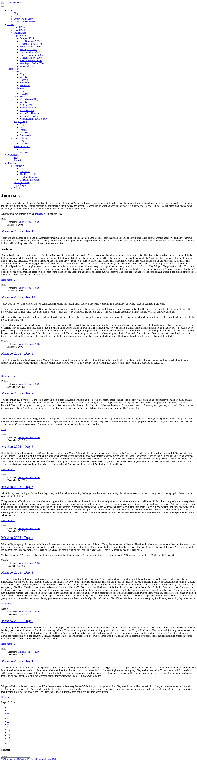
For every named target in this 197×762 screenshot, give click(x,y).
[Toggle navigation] (2, 6)
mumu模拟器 (18, 759)
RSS (3, 429)
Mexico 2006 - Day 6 (17, 447)
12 (8, 735)
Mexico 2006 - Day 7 (17, 393)
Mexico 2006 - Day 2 (17, 621)
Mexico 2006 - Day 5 (17, 487)
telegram (38, 759)
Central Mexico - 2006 (29, 222)
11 (8, 732)
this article (40, 214)
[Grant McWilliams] (11, 2)
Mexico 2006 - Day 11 (18, 231)
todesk (46, 759)
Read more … (8, 279)
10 (8, 729)
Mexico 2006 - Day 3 (17, 572)
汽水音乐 (6, 759)
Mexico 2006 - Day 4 (17, 538)
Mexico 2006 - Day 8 (17, 353)
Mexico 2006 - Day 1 (17, 661)
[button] (9, 10)
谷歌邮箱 (29, 759)
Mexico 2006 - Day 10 (18, 297)
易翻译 (52, 759)
